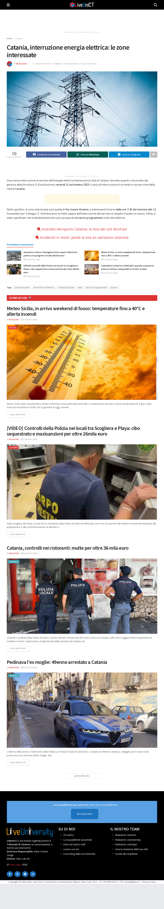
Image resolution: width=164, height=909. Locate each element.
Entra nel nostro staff (74, 844)
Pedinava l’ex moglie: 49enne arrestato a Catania (57, 662)
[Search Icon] (155, 5)
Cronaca (13, 561)
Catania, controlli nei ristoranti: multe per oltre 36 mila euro (68, 548)
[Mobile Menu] (8, 5)
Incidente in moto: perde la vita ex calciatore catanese (84, 237)
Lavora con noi (71, 849)
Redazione (21, 63)
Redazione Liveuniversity (128, 839)
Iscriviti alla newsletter (126, 853)
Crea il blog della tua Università (79, 853)
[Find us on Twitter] (17, 874)
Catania (19, 38)
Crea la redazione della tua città (131, 849)
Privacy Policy (149, 881)
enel (80, 287)
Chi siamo (68, 834)
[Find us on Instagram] (33, 874)
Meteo (12, 327)
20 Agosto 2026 (29, 553)
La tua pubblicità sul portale (77, 839)
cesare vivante (22, 287)
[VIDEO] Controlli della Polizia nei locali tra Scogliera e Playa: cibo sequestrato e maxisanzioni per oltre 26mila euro (51, 269)
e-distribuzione (66, 287)
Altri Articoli (82, 776)
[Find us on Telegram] (25, 874)
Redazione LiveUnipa (126, 844)
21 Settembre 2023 (41, 63)
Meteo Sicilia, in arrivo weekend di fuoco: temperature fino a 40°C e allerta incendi (76, 311)
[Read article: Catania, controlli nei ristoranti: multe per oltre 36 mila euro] (82, 596)
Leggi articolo (19, 414)
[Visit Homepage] (82, 5)
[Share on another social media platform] (153, 154)
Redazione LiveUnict (125, 834)
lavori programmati (96, 287)
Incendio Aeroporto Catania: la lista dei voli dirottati (84, 229)
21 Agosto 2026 (32, 259)
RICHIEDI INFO (84, 813)
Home (9, 38)
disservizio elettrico (43, 287)
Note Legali (15, 864)
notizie (114, 287)
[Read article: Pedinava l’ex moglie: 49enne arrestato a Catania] (82, 710)
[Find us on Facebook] (10, 874)
